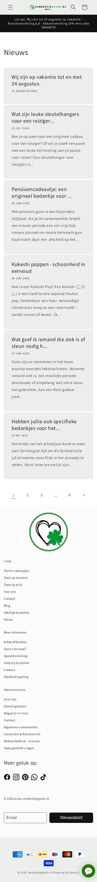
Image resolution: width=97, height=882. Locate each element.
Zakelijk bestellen (16, 612)
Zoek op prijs (13, 585)
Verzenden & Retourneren (22, 734)
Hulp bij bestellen (16, 663)
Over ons (10, 699)
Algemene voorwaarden (21, 727)
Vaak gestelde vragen (19, 748)
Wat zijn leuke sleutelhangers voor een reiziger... (45, 117)
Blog (7, 605)
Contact (9, 598)
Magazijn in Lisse (16, 713)
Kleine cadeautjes (16, 571)
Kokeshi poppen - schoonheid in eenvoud (48, 267)
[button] (10, 7)
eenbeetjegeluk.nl (40, 872)
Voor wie (10, 592)
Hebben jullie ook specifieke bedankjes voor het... (44, 424)
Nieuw (8, 619)
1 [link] (14, 495)
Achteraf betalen (15, 642)
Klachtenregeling (16, 677)
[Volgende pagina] (83, 495)
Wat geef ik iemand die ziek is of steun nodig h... (48, 342)
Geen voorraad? (15, 649)
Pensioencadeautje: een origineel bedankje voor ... (42, 192)
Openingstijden (15, 706)
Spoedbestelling (15, 656)
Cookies (9, 670)
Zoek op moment (16, 578)
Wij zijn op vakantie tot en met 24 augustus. (47, 80)
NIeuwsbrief (71, 817)
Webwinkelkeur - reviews (22, 741)
